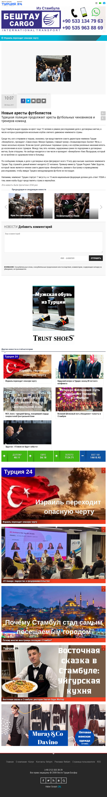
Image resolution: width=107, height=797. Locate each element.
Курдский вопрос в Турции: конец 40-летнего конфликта (32, 38)
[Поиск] (63, 780)
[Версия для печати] (38, 101)
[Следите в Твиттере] (48, 780)
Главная (10, 761)
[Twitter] (28, 101)
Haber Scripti (51, 786)
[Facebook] (23, 101)
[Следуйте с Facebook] (43, 780)
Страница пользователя (83, 761)
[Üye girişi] (58, 780)
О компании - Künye (25, 761)
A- (103, 118)
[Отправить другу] (33, 101)
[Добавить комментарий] (44, 101)
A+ (103, 113)
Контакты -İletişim (44, 761)
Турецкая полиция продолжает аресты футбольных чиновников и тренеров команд (48, 119)
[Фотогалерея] (104, 3)
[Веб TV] (100, 3)
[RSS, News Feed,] (53, 780)
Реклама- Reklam (62, 761)
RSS (99, 761)
